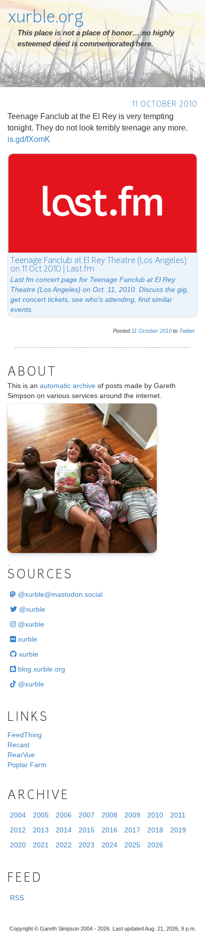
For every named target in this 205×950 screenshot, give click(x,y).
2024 (109, 845)
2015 (87, 830)
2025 (132, 845)
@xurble (31, 609)
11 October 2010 (165, 105)
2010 (166, 331)
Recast (18, 745)
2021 (41, 845)
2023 (87, 845)
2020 (18, 845)
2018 (155, 830)
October (148, 331)
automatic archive (68, 386)
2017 (132, 830)
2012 (18, 830)
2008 (109, 815)
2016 (109, 830)
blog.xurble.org (40, 669)
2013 (41, 830)
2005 (41, 815)
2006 (64, 815)
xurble (26, 639)
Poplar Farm (27, 765)
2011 (178, 815)
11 (134, 331)
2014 (64, 830)
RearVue (21, 755)
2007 (87, 815)
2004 (18, 815)
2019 (178, 830)
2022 (64, 845)
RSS (17, 898)
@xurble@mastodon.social (59, 594)
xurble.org (45, 18)
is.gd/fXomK (28, 139)
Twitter (187, 331)
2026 (155, 845)
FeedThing (24, 735)
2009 (132, 815)
